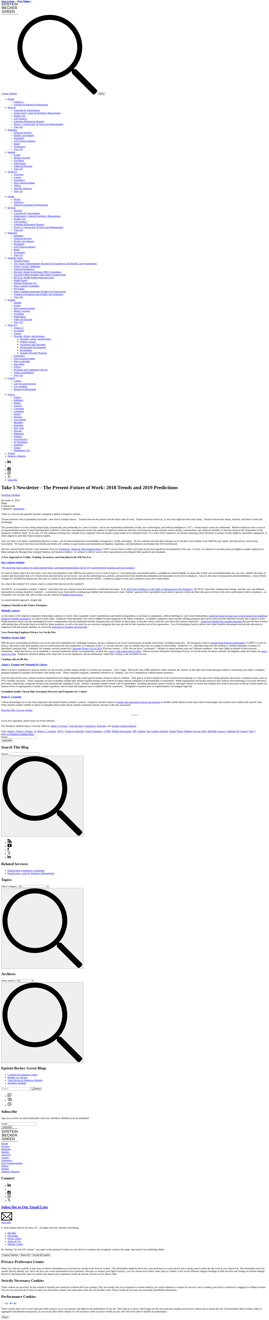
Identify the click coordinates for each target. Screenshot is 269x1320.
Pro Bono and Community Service (31, 369)
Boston (17, 403)
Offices (17, 185)
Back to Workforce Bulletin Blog (17, 734)
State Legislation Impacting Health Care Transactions (40, 291)
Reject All (25, 1255)
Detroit (17, 414)
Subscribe (12, 480)
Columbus (19, 411)
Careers (17, 177)
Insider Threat (176, 731)
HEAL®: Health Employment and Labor (34, 277)
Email (4, 737)
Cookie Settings (9, 93)
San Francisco (21, 439)
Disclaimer (12, 1235)
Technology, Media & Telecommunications (80, 549)
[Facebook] (9, 469)
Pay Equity (19, 288)
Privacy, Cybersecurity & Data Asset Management (38, 124)
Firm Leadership (22, 361)
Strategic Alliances (23, 188)
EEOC (60, 731)
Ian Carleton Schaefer (13, 562)
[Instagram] (9, 473)
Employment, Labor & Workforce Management (37, 113)
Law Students (20, 386)
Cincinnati (19, 408)
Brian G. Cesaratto (11, 697)
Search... (5, 754)
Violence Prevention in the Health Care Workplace (38, 294)
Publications (20, 163)
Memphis (18, 422)
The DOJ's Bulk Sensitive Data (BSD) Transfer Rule (40, 274)
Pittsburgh (19, 433)
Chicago (18, 405)
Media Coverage (22, 157)
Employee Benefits (74, 731)
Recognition (26, 350)
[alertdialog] (134, 1289)
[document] (134, 1289)
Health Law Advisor (17, 1077)
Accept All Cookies (41, 1255)
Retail (16, 143)
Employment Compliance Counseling (25, 870)
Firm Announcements (24, 183)
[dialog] (134, 1252)
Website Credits (15, 1244)
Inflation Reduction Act (25, 283)
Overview (19, 174)
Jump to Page (7, 1)
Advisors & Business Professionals (31, 104)
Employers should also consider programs (221, 621)
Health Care (20, 116)
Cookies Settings (10, 1255)
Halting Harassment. (72, 594)
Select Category (9, 886)
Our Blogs (19, 160)
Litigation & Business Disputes (29, 121)
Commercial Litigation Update (22, 1074)
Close (5, 1317)
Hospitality (19, 138)
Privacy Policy (14, 1238)
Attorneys (18, 102)
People (10, 99)
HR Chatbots (139, 731)
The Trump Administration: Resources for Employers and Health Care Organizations (55, 263)
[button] (9, 1096)
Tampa (17, 447)
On (6, 1303)
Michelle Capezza (10, 610)
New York (19, 428)
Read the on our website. (17, 710)
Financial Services (23, 132)
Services (11, 107)
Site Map (11, 1233)
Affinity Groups (28, 341)
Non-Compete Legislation (26, 286)
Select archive (8, 980)
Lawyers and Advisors (25, 383)
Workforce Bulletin (10, 495)
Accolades (19, 330)
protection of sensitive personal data (69, 627)
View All (18, 127)
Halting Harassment (121, 731)
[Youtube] (9, 466)
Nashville (18, 425)
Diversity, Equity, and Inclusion (29, 336)
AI (35, 731)
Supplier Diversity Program (33, 353)
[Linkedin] (9, 462)
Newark (18, 431)
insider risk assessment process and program (138, 702)
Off (14, 1303)
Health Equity (20, 280)
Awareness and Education (32, 344)
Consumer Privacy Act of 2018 (86, 648)
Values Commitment (24, 372)
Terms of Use (14, 1241)
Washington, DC (22, 450)
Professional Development (33, 347)
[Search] (57, 93)
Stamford (18, 445)
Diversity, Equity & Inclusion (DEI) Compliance (37, 272)
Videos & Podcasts (23, 166)
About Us (12, 171)
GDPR (107, 731)
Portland (18, 436)
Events (17, 155)
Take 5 (252, 731)
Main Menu (23, 1)
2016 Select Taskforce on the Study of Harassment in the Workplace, (160, 589)
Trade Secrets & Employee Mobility (25, 1080)
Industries (12, 129)
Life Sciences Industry (25, 141)
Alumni (11, 453)
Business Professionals (25, 389)
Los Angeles (20, 419)
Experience (19, 180)
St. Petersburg (20, 442)
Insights (11, 152)
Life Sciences (20, 118)
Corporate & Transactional (27, 110)
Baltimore (18, 400)
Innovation (19, 364)
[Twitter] (9, 477)
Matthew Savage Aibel (13, 637)
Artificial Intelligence (24, 269)
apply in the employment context (125, 651)
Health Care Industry (24, 135)
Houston (18, 417)
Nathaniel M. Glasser (36, 664)
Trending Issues (15, 258)
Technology (19, 146)
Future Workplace (94, 731)
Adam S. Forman (10, 664)
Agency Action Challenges (27, 266)
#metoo (10, 731)
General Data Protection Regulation (227, 643)
